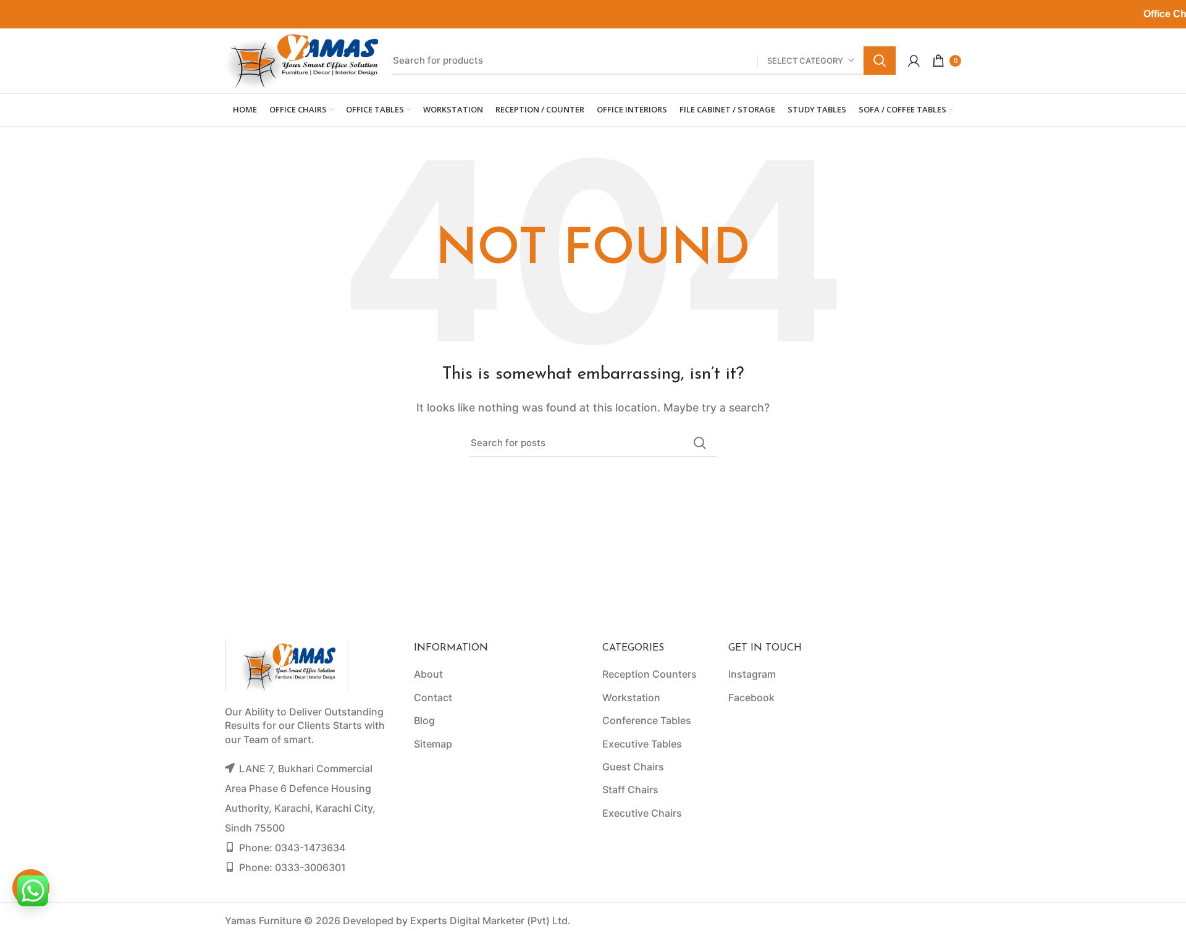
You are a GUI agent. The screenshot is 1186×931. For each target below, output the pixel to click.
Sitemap (433, 744)
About (428, 674)
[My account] (914, 60)
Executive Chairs (642, 813)
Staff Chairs (630, 789)
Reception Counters (649, 674)
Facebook (751, 697)
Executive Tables (642, 744)
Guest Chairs (633, 766)
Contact (433, 697)
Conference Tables (646, 720)
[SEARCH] (880, 60)
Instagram (752, 674)
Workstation (631, 697)
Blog (424, 720)
